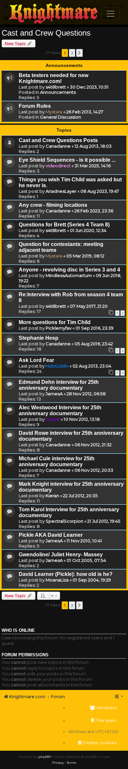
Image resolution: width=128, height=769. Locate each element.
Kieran (52, 495)
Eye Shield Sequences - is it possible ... (67, 160)
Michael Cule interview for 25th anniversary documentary (57, 461)
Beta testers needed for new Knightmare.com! (53, 78)
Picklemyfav (59, 328)
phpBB (44, 757)
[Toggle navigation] (110, 13)
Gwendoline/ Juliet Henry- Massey (61, 554)
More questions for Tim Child (55, 322)
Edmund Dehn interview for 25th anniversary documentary (59, 385)
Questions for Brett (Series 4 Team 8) (64, 224)
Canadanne (58, 146)
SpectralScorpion (64, 521)
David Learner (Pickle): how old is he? (66, 574)
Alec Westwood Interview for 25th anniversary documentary (60, 410)
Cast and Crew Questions (46, 32)
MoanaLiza (57, 579)
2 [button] (72, 53)
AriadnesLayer (61, 191)
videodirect (58, 165)
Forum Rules (35, 106)
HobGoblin (57, 365)
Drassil (53, 419)
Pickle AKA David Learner (51, 535)
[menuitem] (93, 707)
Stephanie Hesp (38, 338)
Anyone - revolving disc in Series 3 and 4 (69, 269)
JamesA (54, 393)
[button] (79, 53)
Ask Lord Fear (36, 360)
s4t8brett (56, 87)
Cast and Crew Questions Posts (58, 140)
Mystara (54, 111)
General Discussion (60, 117)
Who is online (18, 630)
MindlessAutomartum (69, 275)
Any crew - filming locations (53, 205)
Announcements (58, 92)
